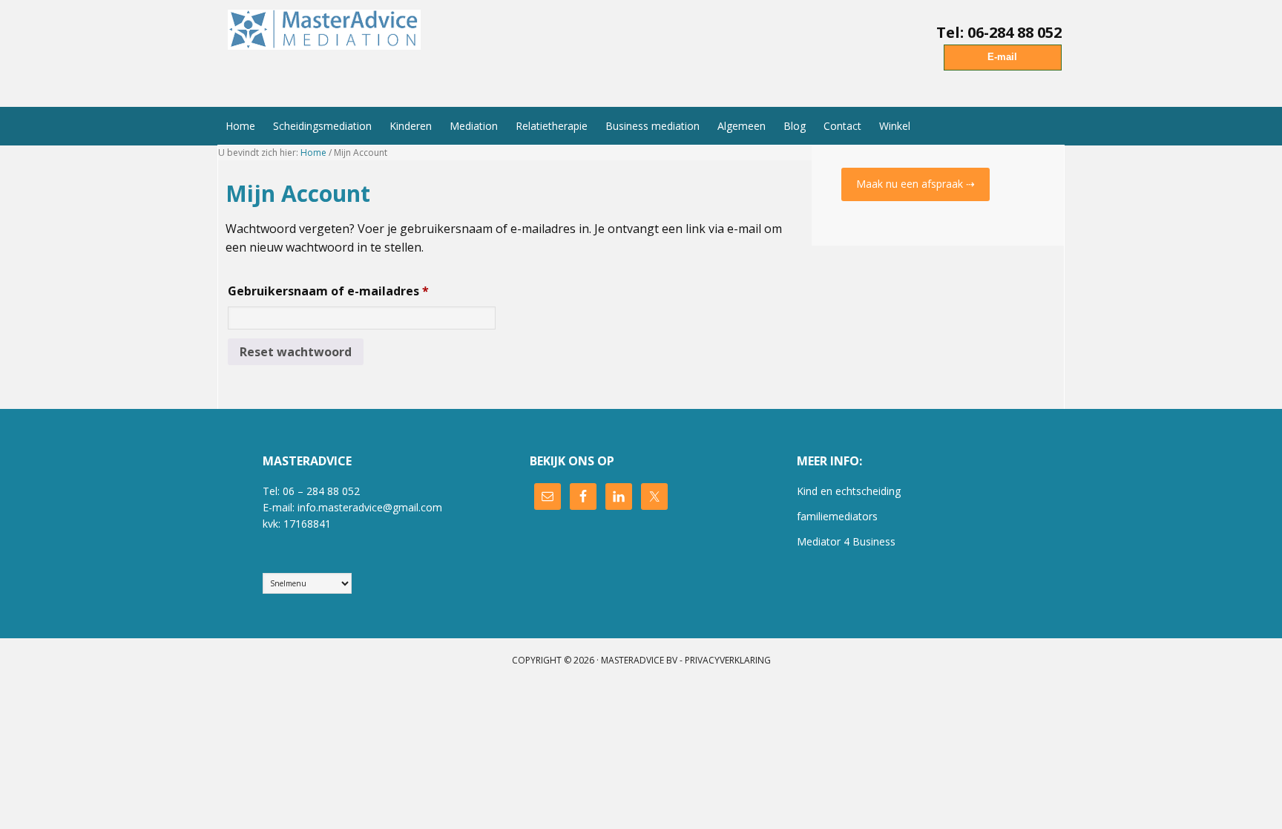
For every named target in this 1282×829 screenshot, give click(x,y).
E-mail (1002, 56)
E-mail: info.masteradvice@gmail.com (352, 507)
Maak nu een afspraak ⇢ (915, 184)
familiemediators (837, 516)
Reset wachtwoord (296, 352)
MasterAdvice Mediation (328, 47)
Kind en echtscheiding (849, 491)
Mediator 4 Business (846, 541)
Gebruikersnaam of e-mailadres (349, 290)
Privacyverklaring (728, 660)
